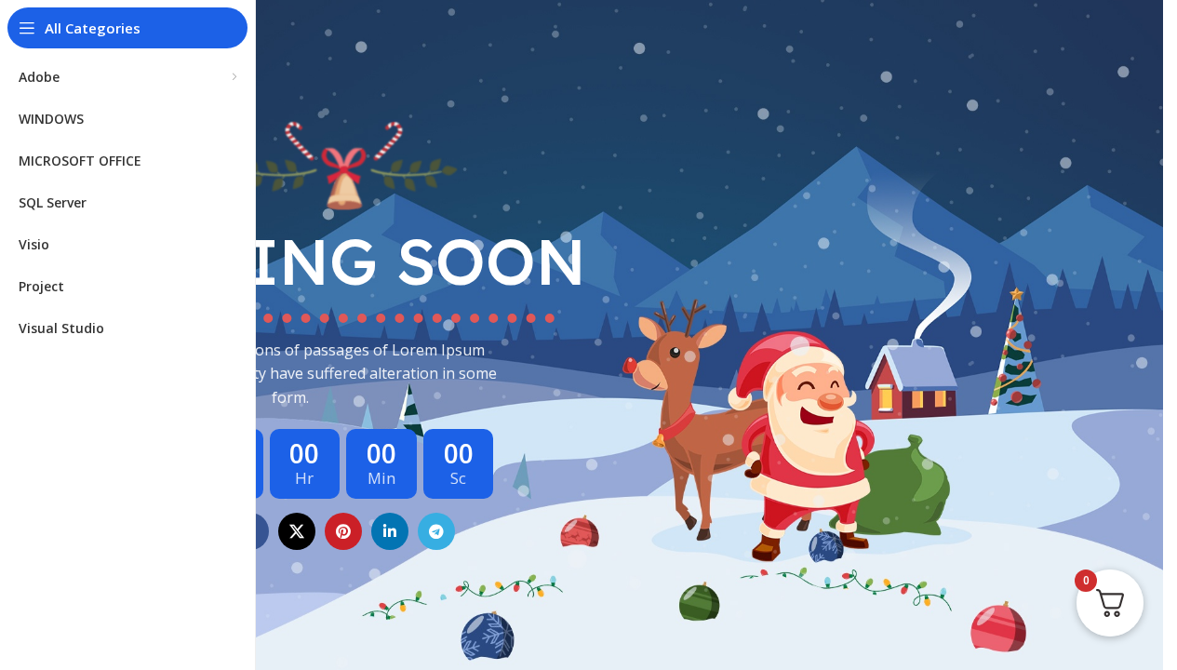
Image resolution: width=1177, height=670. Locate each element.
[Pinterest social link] (343, 531)
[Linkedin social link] (389, 531)
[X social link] (296, 531)
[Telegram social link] (436, 531)
